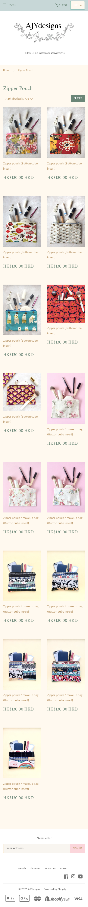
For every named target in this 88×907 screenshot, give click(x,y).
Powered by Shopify (55, 889)
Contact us (50, 868)
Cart (64, 5)
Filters (78, 98)
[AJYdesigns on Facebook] (66, 877)
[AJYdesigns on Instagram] (73, 877)
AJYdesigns (34, 889)
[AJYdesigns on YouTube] (80, 877)
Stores (63, 868)
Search (22, 868)
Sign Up (77, 848)
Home (6, 70)
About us (35, 868)
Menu (12, 5)
